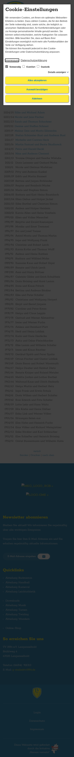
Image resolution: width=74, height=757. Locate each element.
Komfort (31, 67)
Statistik (45, 67)
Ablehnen (37, 98)
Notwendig (15, 67)
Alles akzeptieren (37, 80)
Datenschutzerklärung (34, 60)
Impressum (12, 60)
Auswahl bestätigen (37, 89)
